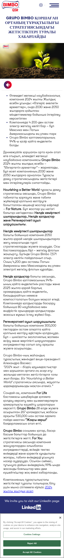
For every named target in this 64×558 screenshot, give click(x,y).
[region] (32, 535)
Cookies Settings (32, 534)
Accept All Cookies (32, 552)
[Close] (60, 517)
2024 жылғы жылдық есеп (27, 489)
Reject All (32, 543)
